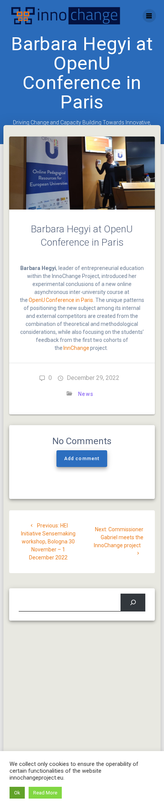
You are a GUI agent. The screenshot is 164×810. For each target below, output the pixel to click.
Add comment (82, 458)
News (85, 394)
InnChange (76, 348)
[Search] (133, 602)
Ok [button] (17, 793)
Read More (45, 793)
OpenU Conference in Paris (61, 300)
